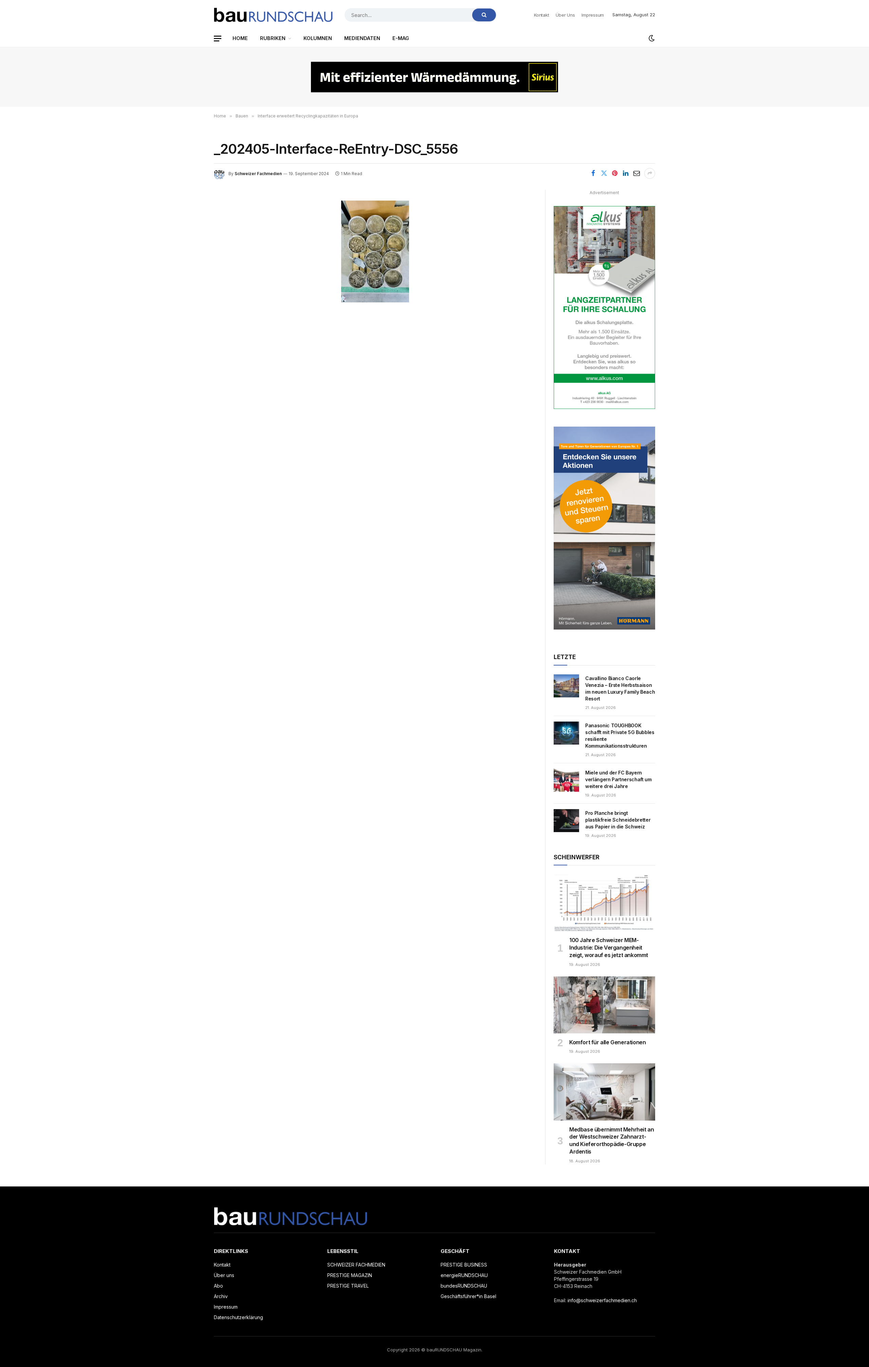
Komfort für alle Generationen (607, 1042)
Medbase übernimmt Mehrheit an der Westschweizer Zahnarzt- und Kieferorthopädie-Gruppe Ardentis (611, 1140)
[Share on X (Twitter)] (604, 173)
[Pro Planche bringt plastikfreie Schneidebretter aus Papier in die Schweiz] (566, 820)
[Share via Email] (636, 173)
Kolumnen (317, 38)
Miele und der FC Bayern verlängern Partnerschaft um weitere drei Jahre (618, 779)
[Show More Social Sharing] (649, 173)
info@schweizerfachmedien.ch (602, 1300)
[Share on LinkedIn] (626, 173)
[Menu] (217, 38)
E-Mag (400, 38)
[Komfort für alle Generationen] (604, 1004)
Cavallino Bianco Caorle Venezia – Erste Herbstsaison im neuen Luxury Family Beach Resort (620, 688)
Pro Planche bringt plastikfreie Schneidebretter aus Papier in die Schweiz (617, 819)
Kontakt (541, 15)
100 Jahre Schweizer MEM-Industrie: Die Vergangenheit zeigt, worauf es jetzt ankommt (608, 947)
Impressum (592, 15)
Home (240, 38)
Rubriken (272, 38)
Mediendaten (362, 38)
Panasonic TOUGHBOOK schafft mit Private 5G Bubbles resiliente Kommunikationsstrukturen (619, 736)
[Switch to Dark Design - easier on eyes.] (651, 38)
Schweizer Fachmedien (258, 173)
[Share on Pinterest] (615, 173)
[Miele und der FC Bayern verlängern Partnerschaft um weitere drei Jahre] (566, 780)
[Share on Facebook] (593, 173)
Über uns (565, 15)
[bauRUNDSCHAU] (273, 15)
